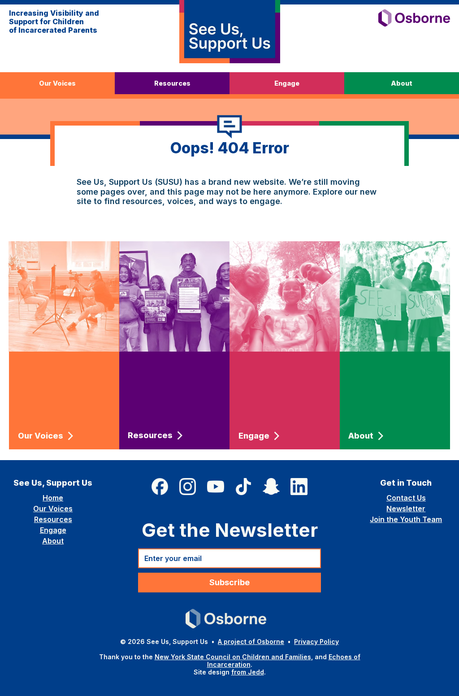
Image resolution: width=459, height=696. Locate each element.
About (53, 540)
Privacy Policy (316, 641)
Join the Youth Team (406, 519)
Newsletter (405, 508)
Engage (53, 530)
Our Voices (53, 508)
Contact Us (406, 497)
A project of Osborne (251, 641)
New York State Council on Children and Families (233, 657)
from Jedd (247, 672)
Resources (53, 519)
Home (53, 497)
